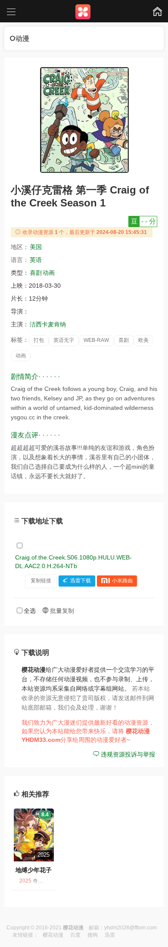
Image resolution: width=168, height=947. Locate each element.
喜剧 (36, 272)
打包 (39, 340)
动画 (49, 272)
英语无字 (63, 340)
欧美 (143, 340)
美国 (36, 246)
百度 (75, 935)
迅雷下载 (80, 581)
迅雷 (110, 935)
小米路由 (122, 581)
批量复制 (61, 610)
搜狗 (92, 935)
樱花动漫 (53, 935)
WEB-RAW (96, 340)
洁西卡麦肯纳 (48, 324)
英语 (36, 259)
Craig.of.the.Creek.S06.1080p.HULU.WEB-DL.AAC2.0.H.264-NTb (73, 561)
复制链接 (41, 581)
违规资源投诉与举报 (127, 754)
